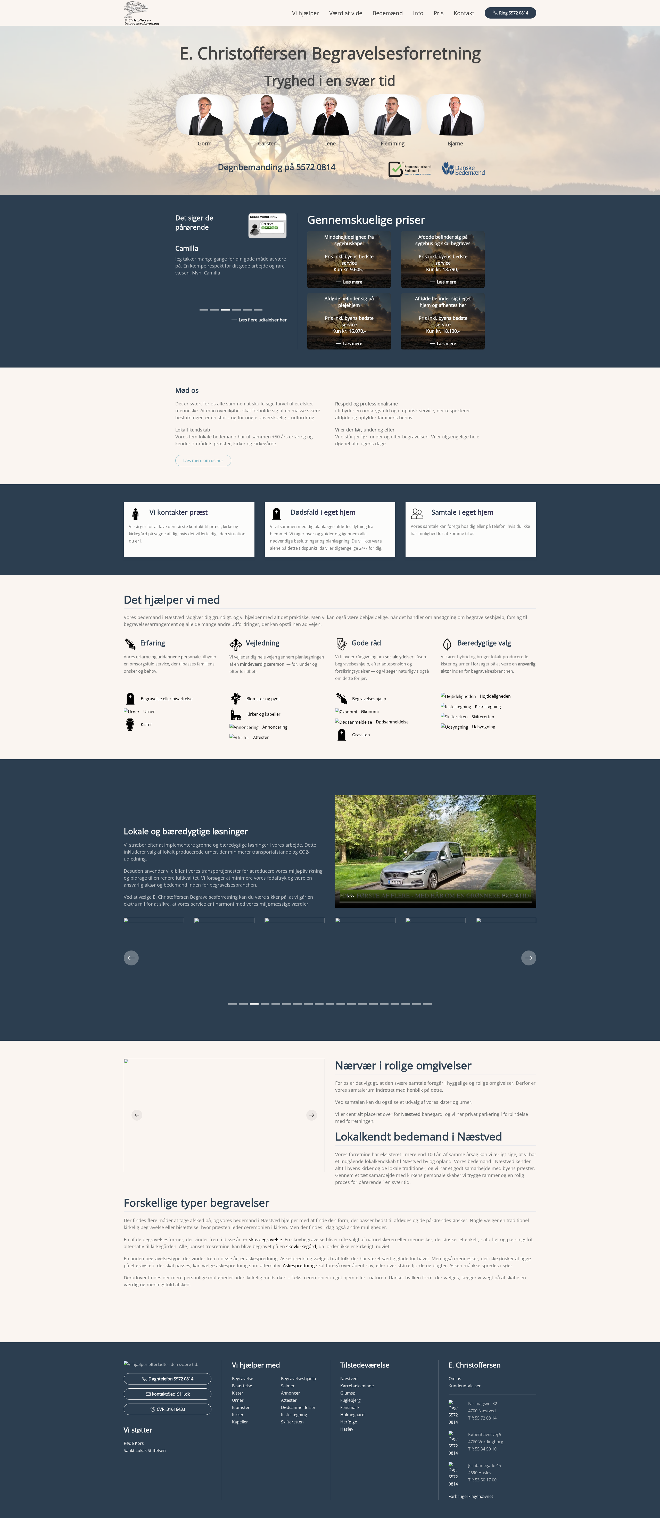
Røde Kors (134, 1443)
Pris (438, 13)
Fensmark (349, 1407)
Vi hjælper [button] (305, 13)
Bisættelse (242, 1386)
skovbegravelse (265, 1239)
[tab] (204, 310)
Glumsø (348, 1393)
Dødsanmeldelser (298, 1407)
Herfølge (348, 1422)
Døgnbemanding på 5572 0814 (276, 166)
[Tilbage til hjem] (142, 13)
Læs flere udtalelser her (263, 320)
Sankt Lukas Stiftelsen (145, 1450)
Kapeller (240, 1422)
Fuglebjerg (350, 1400)
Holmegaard (352, 1414)
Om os (455, 1378)
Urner (238, 1400)
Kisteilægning (294, 1414)
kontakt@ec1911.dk (171, 1394)
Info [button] (418, 13)
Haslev (346, 1429)
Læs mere (352, 282)
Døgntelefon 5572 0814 (170, 1379)
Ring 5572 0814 (513, 13)
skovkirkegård (301, 1246)
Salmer (288, 1386)
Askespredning (299, 1265)
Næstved (349, 1378)
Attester (289, 1400)
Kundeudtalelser (465, 1386)
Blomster (241, 1407)
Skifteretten (292, 1422)
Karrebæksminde (357, 1386)
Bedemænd (388, 13)
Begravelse (242, 1378)
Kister (237, 1393)
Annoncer (290, 1393)
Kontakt (464, 13)
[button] (131, 957)
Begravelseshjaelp (298, 1378)
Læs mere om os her (203, 460)
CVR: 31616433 (171, 1409)
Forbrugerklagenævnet (471, 1496)
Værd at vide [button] (345, 13)
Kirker (238, 1414)
